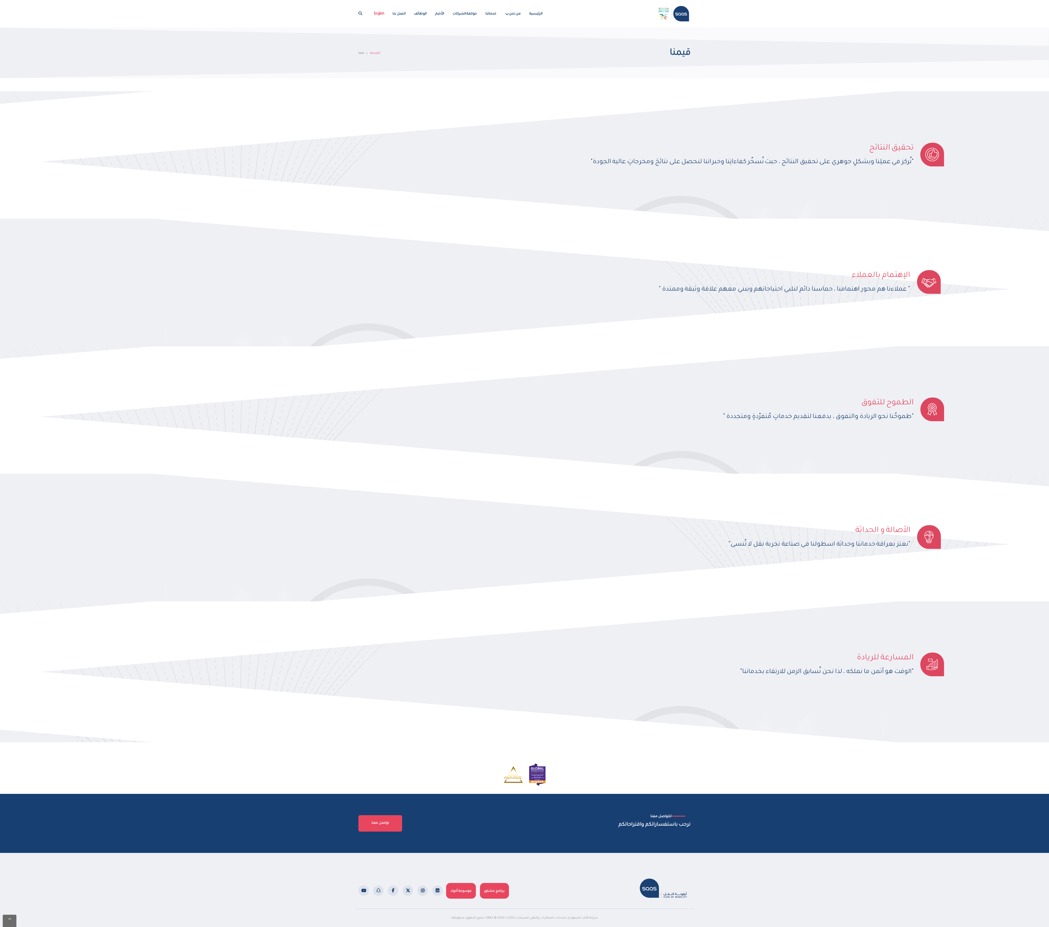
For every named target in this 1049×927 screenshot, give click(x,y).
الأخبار (439, 14)
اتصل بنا (399, 14)
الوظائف (420, 14)
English (379, 14)
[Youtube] (363, 890)
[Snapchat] (378, 890)
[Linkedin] (437, 890)
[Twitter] (408, 890)
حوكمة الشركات (465, 14)
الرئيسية (536, 14)
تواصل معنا (380, 823)
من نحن (515, 14)
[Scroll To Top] (9, 921)
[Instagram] (422, 890)
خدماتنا (490, 14)
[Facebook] (393, 890)
